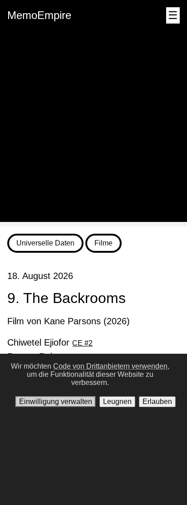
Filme (103, 243)
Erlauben (157, 401)
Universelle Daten (45, 243)
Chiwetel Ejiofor (50, 342)
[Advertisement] (93, 128)
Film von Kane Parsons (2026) (68, 321)
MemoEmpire (39, 15)
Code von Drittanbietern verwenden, (111, 366)
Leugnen (117, 401)
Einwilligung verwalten (55, 401)
